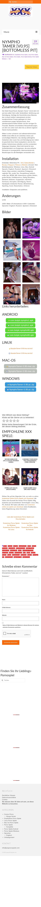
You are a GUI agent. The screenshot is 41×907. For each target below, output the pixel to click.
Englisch (9, 835)
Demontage (11, 548)
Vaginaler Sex (18, 557)
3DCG (5, 546)
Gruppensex (5, 550)
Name (3, 599)
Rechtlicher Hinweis (8, 795)
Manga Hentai (11, 816)
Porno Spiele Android (26, 56)
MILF (24, 552)
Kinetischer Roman (27, 550)
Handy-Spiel (13, 550)
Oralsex (33, 552)
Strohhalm (23, 555)
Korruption (5, 552)
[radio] (4, 421)
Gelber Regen (30, 548)
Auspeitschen (22, 546)
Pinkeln (4, 555)
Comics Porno (9, 814)
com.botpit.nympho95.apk (21, 330)
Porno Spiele (17, 56)
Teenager (35, 555)
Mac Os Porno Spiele (7, 56)
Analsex (10, 546)
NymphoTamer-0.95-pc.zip (21, 384)
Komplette (9, 827)
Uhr (3, 557)
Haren (20, 550)
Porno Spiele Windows (11, 831)
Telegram (11, 165)
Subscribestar (29, 163)
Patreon (18, 165)
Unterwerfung (9, 557)
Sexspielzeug (16, 555)
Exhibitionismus (20, 548)
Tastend (29, 555)
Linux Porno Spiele (33, 54)
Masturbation (18, 552)
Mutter (28, 552)
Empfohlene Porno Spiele (21, 54)
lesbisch (11, 552)
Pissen (9, 555)
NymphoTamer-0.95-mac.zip (21, 366)
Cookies (4, 799)
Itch (22, 163)
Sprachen (7, 833)
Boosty (4, 165)
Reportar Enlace (31, 67)
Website (24, 165)
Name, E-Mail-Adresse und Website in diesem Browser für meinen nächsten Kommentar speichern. (21, 626)
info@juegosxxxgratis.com (11, 848)
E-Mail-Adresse (6, 607)
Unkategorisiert (9, 837)
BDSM (29, 546)
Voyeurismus (26, 557)
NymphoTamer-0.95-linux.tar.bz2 (21, 348)
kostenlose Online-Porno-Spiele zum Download (17, 498)
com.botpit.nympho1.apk (21, 320)
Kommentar (5, 576)
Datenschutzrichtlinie (9, 797)
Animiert (15, 546)
